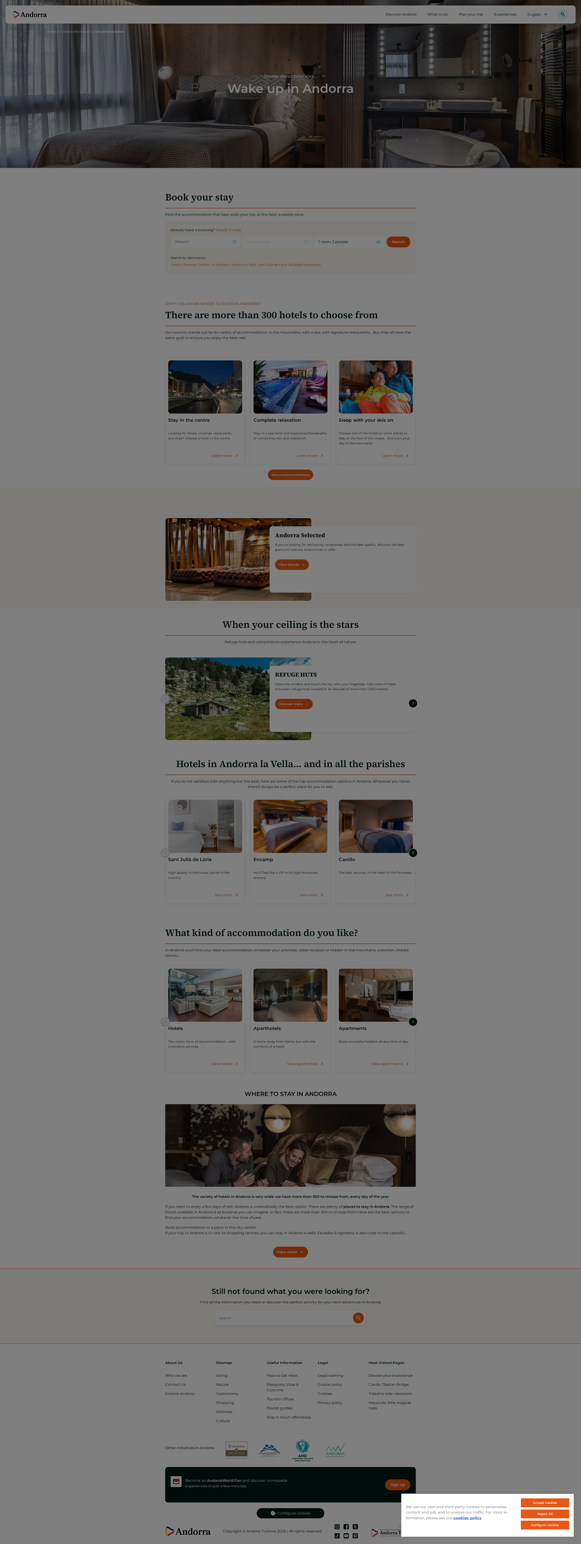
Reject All (545, 1514)
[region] (487, 1515)
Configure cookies (545, 1525)
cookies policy (467, 1518)
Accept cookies (545, 1503)
